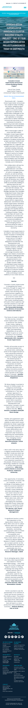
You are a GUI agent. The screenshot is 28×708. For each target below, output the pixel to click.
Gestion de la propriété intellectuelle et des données (8, 673)
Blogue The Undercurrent (17, 660)
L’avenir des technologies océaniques (6, 661)
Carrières (5, 667)
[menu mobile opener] (25, 7)
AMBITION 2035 (18, 665)
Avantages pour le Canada (7, 657)
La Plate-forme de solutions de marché (19, 681)
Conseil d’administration (7, 646)
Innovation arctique (18, 667)
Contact (15, 3)
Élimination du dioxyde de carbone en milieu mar (19, 678)
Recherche (5, 668)
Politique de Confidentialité (13, 699)
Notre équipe (6, 648)
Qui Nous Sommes (8, 642)
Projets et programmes (19, 645)
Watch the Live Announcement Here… (14, 97)
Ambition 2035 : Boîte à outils (19, 672)
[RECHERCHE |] (12, 3)
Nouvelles (16, 656)
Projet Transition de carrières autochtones (19, 649)
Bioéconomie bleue (18, 675)
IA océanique (17, 674)
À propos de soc (6, 643)
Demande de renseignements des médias (8, 688)
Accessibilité (22, 3)
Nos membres (6, 649)
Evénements (17, 662)
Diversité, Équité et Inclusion (7, 651)
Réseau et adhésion (19, 646)
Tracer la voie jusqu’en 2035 (19, 669)
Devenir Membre (6, 686)
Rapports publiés (18, 658)
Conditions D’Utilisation (10, 700)
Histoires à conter (7, 659)
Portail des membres (8, 691)
